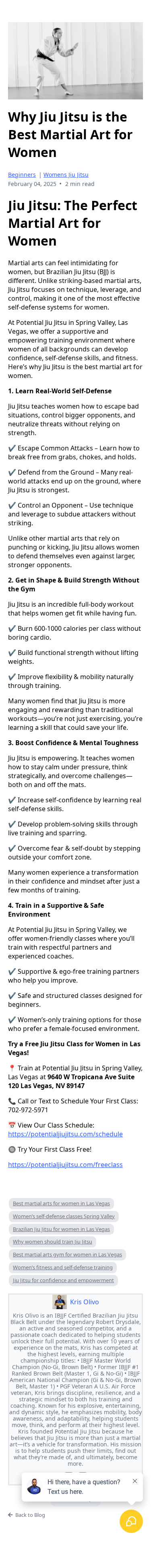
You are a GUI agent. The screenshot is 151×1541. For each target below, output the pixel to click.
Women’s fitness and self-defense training (63, 1267)
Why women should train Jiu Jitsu (52, 1241)
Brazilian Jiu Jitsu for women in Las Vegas (61, 1229)
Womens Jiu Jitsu (66, 174)
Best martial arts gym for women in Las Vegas (67, 1254)
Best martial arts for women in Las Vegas (61, 1203)
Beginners (22, 174)
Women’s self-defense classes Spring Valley (64, 1216)
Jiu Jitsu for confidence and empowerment (63, 1280)
